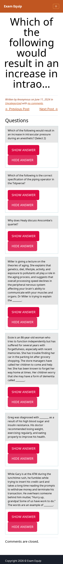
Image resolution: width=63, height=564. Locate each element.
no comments (35, 103)
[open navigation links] (56, 6)
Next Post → (48, 109)
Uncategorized (13, 103)
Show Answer (23, 150)
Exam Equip (13, 6)
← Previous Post (17, 109)
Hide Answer (22, 160)
